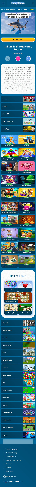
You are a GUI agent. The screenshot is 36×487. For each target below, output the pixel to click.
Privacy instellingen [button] (12, 449)
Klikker (25, 9)
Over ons (9, 464)
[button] (32, 3)
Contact (8, 467)
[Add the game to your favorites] (31, 15)
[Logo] (18, 3)
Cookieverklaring (11, 456)
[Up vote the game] (28, 58)
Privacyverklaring (11, 453)
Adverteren (9, 471)
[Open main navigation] (3, 3)
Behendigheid (10, 9)
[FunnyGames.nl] (2, 9)
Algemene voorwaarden (13, 460)
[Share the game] (7, 58)
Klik (18, 9)
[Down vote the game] (18, 58)
